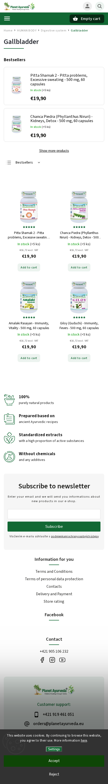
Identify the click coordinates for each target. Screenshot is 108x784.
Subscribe (54, 526)
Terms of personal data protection (54, 579)
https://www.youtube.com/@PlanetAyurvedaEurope (62, 660)
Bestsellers (24, 162)
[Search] (99, 6)
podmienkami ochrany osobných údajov (75, 536)
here (84, 740)
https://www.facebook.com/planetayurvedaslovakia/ (42, 660)
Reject (54, 774)
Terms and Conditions (54, 571)
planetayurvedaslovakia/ (52, 660)
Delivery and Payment (54, 594)
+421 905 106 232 (54, 651)
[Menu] (7, 18)
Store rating (54, 601)
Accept (54, 761)
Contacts (54, 586)
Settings (54, 749)
